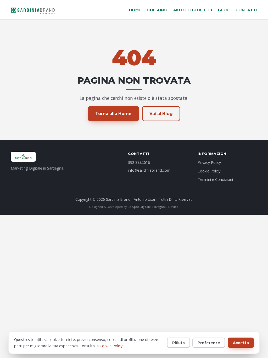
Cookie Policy (209, 170)
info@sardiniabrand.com (149, 170)
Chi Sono (157, 10)
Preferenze (209, 343)
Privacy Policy (209, 162)
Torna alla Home (113, 113)
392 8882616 (139, 162)
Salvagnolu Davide (165, 207)
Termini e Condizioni (215, 179)
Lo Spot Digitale (139, 207)
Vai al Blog (161, 113)
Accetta (241, 343)
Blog (224, 10)
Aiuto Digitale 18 (192, 10)
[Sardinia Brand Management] (33, 10)
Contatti (246, 10)
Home (135, 10)
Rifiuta (178, 343)
